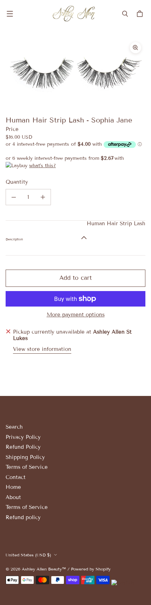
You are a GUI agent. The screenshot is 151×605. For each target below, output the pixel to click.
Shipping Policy (25, 457)
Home (13, 487)
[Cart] (141, 13)
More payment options (76, 315)
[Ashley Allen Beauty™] (74, 13)
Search (14, 427)
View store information (42, 349)
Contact (16, 477)
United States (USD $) (28, 554)
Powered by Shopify (91, 569)
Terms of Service (27, 467)
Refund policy (23, 517)
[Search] (125, 13)
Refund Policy (23, 447)
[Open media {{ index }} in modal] (75, 72)
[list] (75, 72)
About (13, 497)
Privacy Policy (23, 437)
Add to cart (75, 278)
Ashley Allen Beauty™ (44, 569)
